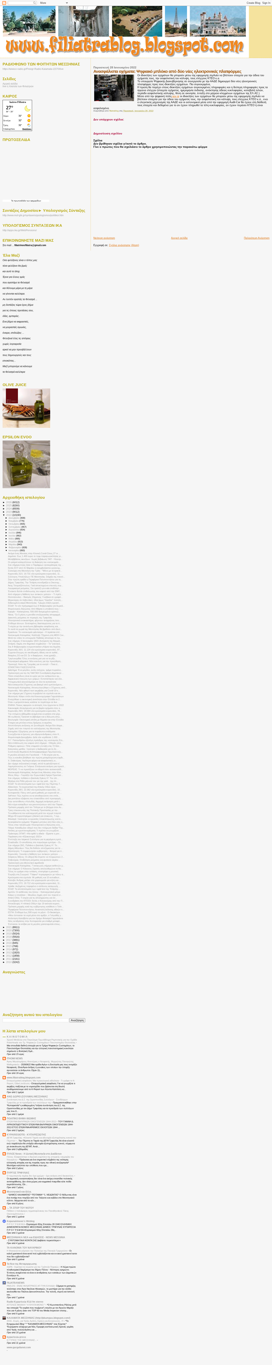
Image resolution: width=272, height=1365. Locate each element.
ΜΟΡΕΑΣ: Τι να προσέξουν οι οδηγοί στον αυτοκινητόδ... (35, 769)
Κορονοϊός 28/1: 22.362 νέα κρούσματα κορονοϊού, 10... (35, 789)
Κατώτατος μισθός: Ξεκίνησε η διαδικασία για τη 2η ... (33, 749)
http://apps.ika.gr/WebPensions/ (20, 230)
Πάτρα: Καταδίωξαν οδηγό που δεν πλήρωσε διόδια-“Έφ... (36, 828)
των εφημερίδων (33, 201)
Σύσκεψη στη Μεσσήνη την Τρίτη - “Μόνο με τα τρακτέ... (35, 571)
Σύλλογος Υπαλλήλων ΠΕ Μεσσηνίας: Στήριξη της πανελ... (36, 577)
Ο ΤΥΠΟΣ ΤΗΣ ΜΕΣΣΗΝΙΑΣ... (22, 1340)
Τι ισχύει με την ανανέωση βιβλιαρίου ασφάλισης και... (34, 626)
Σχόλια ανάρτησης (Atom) (124, 245)
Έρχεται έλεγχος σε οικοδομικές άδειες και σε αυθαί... (33, 652)
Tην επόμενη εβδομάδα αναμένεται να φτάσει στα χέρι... (35, 714)
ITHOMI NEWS (15, 1058)
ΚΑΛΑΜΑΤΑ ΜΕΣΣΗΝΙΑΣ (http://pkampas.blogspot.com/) (38, 1318)
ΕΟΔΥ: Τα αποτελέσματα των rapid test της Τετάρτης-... (34, 889)
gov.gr (175, 96)
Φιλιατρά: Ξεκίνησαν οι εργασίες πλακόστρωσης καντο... (35, 819)
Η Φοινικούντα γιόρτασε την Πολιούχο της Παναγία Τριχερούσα (37, 1251)
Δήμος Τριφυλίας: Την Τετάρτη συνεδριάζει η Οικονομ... (34, 582)
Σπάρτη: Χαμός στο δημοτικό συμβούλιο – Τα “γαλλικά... (35, 644)
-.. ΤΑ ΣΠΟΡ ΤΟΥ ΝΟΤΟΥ (20, 1207)
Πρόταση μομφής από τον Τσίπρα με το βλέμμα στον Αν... (35, 807)
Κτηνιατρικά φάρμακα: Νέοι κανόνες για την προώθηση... (35, 661)
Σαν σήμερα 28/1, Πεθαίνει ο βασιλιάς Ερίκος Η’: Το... (33, 845)
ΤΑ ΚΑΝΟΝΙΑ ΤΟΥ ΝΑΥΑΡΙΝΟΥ (24, 1247)
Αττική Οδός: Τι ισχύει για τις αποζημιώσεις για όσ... (32, 898)
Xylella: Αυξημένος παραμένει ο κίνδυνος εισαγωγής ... (34, 886)
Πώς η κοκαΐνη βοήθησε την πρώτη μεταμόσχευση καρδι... (36, 757)
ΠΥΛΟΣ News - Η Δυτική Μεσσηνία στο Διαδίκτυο (34, 1153)
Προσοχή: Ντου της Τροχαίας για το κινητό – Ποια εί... (33, 664)
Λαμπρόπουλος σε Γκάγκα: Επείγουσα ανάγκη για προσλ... (37, 766)
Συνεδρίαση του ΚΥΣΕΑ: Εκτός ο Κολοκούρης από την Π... (36, 901)
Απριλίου (13, 541)
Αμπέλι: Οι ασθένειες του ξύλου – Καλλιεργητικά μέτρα (34, 892)
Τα (12, 201)
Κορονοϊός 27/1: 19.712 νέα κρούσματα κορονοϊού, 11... (34, 883)
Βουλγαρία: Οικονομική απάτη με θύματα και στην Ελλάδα (36, 719)
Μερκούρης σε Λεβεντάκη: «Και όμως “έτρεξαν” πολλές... (35, 600)
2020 (9, 930)
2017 (9, 940)
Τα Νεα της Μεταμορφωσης (22, 1264)
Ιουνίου (12, 535)
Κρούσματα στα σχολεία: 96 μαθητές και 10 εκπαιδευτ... (34, 877)
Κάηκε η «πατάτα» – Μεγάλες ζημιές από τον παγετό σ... (35, 895)
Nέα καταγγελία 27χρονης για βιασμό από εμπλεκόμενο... (35, 684)
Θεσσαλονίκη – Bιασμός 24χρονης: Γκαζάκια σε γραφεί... (35, 597)
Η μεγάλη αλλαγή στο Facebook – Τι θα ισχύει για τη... (34, 755)
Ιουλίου (12, 532)
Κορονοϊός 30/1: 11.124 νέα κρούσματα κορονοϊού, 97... (34, 649)
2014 (9, 949)
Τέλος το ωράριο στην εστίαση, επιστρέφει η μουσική (33, 871)
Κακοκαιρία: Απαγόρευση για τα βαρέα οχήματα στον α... (35, 708)
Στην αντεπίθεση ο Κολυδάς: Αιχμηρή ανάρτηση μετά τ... (34, 801)
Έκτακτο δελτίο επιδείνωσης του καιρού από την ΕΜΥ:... (35, 591)
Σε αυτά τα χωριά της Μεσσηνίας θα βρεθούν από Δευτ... (35, 629)
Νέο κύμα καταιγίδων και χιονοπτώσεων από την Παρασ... (36, 804)
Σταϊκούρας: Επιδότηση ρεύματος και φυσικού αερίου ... (34, 860)
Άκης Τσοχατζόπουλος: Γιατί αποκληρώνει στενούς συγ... (35, 585)
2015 (9, 946)
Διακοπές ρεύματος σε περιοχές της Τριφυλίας (30, 617)
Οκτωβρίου (14, 524)
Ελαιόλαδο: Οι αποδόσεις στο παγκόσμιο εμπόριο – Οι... (35, 842)
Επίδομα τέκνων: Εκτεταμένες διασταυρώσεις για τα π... (35, 623)
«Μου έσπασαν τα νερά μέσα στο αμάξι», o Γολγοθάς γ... (35, 915)
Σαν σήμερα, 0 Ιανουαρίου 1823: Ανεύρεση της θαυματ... (35, 641)
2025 (9, 505)
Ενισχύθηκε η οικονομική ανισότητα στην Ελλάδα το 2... (34, 699)
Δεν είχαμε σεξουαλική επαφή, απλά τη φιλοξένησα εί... (34, 763)
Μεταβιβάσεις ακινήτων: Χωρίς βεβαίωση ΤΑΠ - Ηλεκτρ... (35, 559)
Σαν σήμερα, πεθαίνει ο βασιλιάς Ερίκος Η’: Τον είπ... (33, 778)
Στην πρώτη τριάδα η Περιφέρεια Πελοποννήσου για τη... (35, 579)
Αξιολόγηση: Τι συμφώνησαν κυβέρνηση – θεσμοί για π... (36, 851)
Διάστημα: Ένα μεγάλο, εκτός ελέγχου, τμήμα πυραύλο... (35, 670)
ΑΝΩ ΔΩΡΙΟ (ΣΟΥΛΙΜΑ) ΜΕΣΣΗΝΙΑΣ (27, 1096)
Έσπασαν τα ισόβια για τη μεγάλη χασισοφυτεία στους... (35, 924)
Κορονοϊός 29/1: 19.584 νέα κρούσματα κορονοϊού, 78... (35, 711)
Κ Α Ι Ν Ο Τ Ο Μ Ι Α (17, 1036)
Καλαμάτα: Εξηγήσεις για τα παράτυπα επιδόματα (31, 731)
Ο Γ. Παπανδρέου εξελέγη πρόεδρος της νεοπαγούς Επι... (36, 740)
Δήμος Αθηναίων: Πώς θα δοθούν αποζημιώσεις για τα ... (35, 848)
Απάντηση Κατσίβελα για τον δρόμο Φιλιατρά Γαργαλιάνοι (35, 918)
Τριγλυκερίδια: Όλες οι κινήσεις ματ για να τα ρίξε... (32, 658)
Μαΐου (12, 538)
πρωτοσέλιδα (20, 201)
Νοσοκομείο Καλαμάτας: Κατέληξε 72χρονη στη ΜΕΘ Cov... (36, 635)
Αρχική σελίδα (179, 238)
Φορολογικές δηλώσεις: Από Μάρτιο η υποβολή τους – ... (35, 609)
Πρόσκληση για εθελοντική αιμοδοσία (26, 863)
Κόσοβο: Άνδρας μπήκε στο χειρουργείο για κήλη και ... (34, 880)
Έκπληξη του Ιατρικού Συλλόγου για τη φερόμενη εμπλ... (35, 839)
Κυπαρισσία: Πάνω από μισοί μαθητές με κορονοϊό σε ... (35, 792)
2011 (9, 959)
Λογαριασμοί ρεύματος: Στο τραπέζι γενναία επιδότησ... (34, 588)
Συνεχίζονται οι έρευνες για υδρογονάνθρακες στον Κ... (34, 734)
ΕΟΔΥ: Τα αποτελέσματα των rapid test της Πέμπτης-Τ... (35, 784)
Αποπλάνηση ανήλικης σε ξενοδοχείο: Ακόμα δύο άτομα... (36, 725)
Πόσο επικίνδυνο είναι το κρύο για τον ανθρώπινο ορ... (34, 676)
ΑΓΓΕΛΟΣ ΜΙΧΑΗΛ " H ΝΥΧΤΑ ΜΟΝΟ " (26, 1305)
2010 (9, 962)
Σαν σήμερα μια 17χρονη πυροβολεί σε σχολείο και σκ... (35, 693)
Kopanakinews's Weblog (20, 1221)
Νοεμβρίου (14, 521)
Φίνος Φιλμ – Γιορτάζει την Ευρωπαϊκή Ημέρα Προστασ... (35, 775)
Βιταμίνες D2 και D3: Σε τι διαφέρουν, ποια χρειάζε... (33, 655)
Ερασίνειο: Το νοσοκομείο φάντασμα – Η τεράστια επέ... (34, 632)
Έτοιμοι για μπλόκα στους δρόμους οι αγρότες (30, 722)
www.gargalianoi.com (19, 1347)
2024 (9, 508)
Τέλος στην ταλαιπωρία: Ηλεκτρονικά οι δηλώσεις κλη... (35, 825)
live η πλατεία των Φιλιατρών (18, 86)
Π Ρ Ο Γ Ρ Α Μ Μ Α (16, 1224)
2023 (9, 512)
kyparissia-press (16, 1337)
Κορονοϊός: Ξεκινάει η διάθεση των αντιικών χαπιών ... (34, 854)
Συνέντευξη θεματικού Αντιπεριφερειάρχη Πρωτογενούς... (35, 752)
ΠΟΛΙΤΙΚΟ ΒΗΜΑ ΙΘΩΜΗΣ (21, 1118)
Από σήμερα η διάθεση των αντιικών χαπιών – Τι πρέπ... (35, 594)
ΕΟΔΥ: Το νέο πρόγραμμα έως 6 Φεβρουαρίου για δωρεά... (36, 606)
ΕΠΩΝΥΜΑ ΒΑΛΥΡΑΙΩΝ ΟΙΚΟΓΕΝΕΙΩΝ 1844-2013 (32, 1121)
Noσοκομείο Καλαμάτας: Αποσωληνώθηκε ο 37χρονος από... (37, 687)
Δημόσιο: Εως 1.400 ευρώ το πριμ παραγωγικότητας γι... (35, 556)
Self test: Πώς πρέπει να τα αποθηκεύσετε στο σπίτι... (34, 795)
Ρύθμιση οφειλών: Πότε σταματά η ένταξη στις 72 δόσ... (34, 746)
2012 (9, 955)
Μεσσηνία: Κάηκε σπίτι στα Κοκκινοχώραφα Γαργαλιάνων (36, 696)
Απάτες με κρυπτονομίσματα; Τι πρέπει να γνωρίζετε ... (34, 830)
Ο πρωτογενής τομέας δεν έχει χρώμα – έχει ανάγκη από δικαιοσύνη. (40, 1176)
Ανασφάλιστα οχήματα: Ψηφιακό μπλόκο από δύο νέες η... (36, 822)
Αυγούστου (14, 529)
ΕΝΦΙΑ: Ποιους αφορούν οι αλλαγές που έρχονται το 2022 (36, 705)
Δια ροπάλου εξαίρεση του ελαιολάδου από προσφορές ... (35, 798)
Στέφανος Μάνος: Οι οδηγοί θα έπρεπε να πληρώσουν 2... (36, 857)
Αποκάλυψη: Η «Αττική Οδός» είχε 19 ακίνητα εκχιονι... (34, 903)
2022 (9, 515)
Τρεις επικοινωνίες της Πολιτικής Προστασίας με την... (33, 810)
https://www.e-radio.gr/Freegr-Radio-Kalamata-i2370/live (33, 69)
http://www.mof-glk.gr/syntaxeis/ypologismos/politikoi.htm (33, 215)
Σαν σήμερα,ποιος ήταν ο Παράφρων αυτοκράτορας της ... (36, 565)
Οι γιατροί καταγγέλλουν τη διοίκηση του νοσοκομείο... (34, 562)
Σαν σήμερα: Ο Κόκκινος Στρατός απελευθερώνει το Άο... (35, 868)
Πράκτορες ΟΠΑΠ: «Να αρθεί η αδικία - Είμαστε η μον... (34, 833)
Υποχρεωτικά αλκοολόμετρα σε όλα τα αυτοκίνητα (32, 682)
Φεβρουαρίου (15, 547)
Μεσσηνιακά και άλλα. (19, 1191)
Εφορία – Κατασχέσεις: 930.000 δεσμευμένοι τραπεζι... (34, 611)
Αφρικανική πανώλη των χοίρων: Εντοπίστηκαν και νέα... (35, 679)
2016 (9, 943)
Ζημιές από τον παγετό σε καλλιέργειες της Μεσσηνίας (34, 728)
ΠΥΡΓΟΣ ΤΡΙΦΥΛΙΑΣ (18, 1172)
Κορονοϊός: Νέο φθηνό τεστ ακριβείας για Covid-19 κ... (34, 690)
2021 (9, 927)
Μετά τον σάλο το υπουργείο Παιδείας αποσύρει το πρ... (35, 638)
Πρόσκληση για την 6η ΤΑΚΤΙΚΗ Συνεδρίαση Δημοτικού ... (36, 673)
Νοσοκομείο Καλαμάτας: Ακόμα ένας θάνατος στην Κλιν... (35, 772)
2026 (9, 502)
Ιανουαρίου (14, 550)
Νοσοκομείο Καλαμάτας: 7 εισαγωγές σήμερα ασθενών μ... (36, 865)
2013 (9, 952)
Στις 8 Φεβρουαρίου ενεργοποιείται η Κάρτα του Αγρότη (34, 647)
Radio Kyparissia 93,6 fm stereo (25, 1301)
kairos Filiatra (18, 102)
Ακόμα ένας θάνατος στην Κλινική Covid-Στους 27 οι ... (34, 553)
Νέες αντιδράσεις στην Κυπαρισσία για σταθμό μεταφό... (34, 921)
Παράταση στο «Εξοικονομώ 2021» (25, 836)
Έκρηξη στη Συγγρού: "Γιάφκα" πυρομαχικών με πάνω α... (36, 874)
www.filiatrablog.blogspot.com (24, 1077)
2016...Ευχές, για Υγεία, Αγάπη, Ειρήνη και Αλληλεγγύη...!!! (35, 1321)
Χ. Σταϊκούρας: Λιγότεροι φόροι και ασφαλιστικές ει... (32, 760)
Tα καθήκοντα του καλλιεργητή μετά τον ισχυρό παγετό (34, 813)
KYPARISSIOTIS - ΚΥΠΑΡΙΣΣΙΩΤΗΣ (26, 1134)
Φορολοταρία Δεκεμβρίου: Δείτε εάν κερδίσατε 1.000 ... (34, 737)
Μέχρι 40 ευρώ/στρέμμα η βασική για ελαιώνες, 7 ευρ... (34, 816)
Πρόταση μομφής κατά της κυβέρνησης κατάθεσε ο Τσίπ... (36, 906)
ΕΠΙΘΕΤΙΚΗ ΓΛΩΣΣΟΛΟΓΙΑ (21, 667)
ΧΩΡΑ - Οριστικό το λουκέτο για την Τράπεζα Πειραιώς (33, 1267)
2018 (9, 936)
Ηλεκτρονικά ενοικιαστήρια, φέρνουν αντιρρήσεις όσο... (34, 620)
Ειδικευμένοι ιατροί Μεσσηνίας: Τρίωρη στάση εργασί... (34, 603)
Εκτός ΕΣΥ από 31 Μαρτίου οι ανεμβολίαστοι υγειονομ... (35, 568)
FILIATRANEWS (15, 1282)
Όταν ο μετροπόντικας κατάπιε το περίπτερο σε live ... (34, 702)
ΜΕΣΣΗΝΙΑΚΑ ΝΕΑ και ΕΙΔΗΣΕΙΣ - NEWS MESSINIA (36, 1237)
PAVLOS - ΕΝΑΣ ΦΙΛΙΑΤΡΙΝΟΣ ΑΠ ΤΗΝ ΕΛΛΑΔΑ (31, 1286)
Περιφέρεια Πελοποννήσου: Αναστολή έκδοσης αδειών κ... (36, 909)
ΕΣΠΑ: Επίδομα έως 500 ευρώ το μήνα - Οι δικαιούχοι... (35, 912)
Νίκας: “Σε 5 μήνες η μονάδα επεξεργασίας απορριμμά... (35, 614)
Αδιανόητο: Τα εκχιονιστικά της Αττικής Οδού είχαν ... (33, 787)
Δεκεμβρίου (14, 518)
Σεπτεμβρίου (15, 527)
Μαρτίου (13, 544)
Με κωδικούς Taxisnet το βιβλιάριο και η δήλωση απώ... (35, 717)
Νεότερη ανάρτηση (104, 238)
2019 (9, 933)
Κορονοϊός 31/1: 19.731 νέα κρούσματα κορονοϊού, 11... (34, 574)
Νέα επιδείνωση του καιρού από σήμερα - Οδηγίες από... (35, 743)
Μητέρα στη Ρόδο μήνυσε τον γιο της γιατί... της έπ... (33, 781)
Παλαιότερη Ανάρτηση (256, 238)
